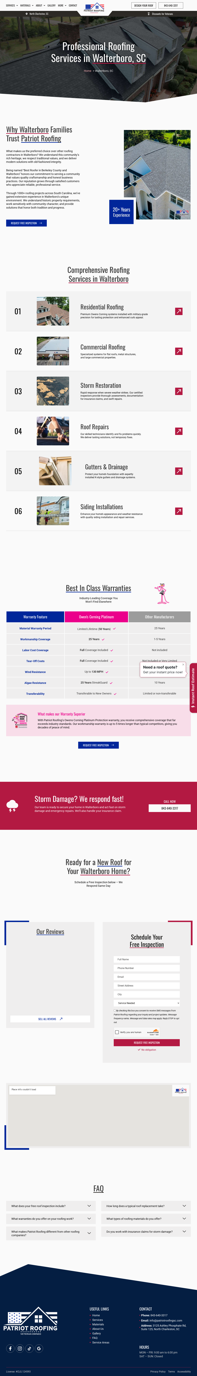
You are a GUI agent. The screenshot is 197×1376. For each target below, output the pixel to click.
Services (10, 5)
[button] (51, 1206)
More (60, 5)
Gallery (52, 5)
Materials (25, 5)
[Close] (183, 665)
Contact (73, 5)
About (39, 5)
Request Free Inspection (147, 1043)
